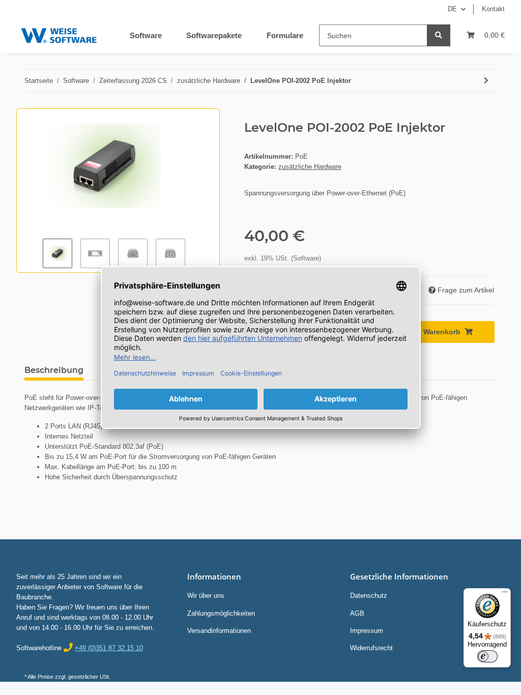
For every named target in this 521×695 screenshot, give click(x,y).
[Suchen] (438, 35)
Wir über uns (205, 595)
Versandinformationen (219, 630)
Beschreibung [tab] (53, 370)
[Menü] (505, 594)
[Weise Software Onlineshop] (58, 33)
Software (146, 35)
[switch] (487, 656)
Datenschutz (368, 595)
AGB (357, 613)
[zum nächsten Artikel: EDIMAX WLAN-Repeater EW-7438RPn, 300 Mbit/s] (486, 81)
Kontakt (493, 9)
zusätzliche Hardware (309, 166)
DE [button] (452, 9)
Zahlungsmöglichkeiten (221, 613)
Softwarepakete (214, 35)
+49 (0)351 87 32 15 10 (109, 648)
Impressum (366, 630)
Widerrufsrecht (371, 648)
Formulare (285, 35)
